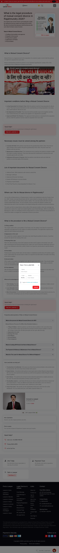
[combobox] (23, 277)
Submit (36, 287)
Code (23, 275)
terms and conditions (32, 282)
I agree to (30, 282)
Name (23, 269)
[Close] (38, 265)
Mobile (30, 275)
